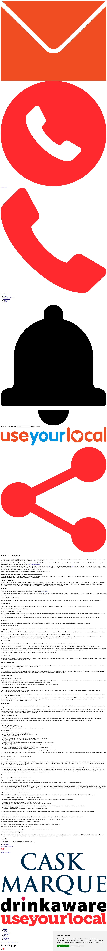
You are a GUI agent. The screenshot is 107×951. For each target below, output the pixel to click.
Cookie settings (7, 933)
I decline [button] (66, 946)
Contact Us (3, 852)
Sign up (5, 296)
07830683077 (6, 844)
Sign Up (32, 426)
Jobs (4, 303)
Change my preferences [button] (77, 946)
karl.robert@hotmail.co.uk (7, 846)
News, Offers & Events (8, 297)
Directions (8, 852)
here (50, 566)
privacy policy (44, 591)
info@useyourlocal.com (34, 564)
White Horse (3, 294)
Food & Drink (6, 299)
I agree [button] (60, 946)
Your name (13, 426)
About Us (5, 300)
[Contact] (53, 80)
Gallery (5, 301)
